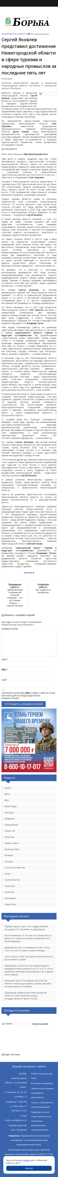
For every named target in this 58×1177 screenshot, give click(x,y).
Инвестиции (10, 806)
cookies (26, 1160)
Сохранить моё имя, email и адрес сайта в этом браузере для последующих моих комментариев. (28, 696)
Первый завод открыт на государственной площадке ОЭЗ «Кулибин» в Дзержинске (26, 928)
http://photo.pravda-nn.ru (36, 154)
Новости (22, 34)
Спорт (7, 873)
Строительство (12, 879)
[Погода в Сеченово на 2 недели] (40, 1024)
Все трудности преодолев (43, 588)
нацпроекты (8, 34)
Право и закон (11, 843)
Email (4, 669)
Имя (4, 659)
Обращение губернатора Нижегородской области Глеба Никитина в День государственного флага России (25, 995)
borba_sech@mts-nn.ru (16, 1120)
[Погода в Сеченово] (25, 1021)
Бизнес (7, 788)
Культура (9, 812)
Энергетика (10, 904)
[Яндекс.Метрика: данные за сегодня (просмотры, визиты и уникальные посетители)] (10, 1054)
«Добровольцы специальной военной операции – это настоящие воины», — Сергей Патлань (15, 595)
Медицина (9, 818)
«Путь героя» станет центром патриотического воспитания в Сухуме (28, 958)
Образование (11, 824)
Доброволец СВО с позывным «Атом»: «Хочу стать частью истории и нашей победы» (27, 949)
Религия (8, 855)
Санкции (8, 861)
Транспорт (9, 886)
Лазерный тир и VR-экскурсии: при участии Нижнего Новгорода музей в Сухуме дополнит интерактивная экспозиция (28, 983)
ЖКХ (6, 800)
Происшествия (11, 849)
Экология (9, 892)
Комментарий (9, 629)
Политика (9, 837)
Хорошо (29, 1168)
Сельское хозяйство (14, 867)
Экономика (10, 898)
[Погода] (7, 1023)
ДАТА (7, 794)
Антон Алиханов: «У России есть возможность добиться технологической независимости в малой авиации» (28, 938)
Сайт (4, 680)
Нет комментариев (39, 34)
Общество (9, 830)
